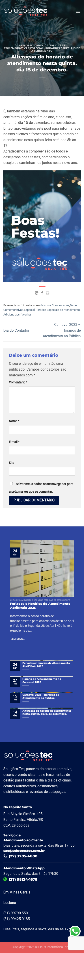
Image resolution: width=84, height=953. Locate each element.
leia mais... (18, 638)
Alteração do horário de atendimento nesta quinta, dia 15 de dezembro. (46, 712)
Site (11, 463)
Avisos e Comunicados (37, 45)
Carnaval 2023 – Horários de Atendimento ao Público (40, 696)
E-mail (14, 442)
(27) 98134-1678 (23, 879)
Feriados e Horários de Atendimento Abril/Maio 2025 (40, 606)
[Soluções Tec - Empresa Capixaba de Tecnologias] (25, 11)
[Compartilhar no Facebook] (42, 293)
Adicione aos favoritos (17, 314)
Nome (14, 421)
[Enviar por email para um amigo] (47, 293)
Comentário (18, 382)
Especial (37, 48)
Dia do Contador (16, 330)
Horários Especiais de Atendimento (55, 49)
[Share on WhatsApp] (36, 293)
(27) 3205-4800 (23, 856)
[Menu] (78, 11)
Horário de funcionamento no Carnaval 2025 (41, 680)
